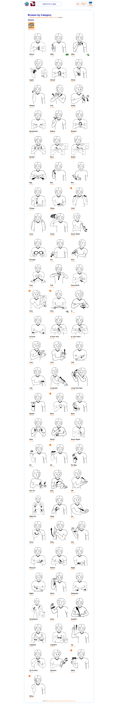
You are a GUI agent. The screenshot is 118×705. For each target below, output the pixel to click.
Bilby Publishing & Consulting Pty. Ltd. (54, 701)
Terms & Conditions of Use (69, 701)
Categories (32, 17)
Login (83, 4)
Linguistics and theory (42, 17)
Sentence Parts (53, 17)
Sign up (83, 3)
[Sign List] (78, 4)
